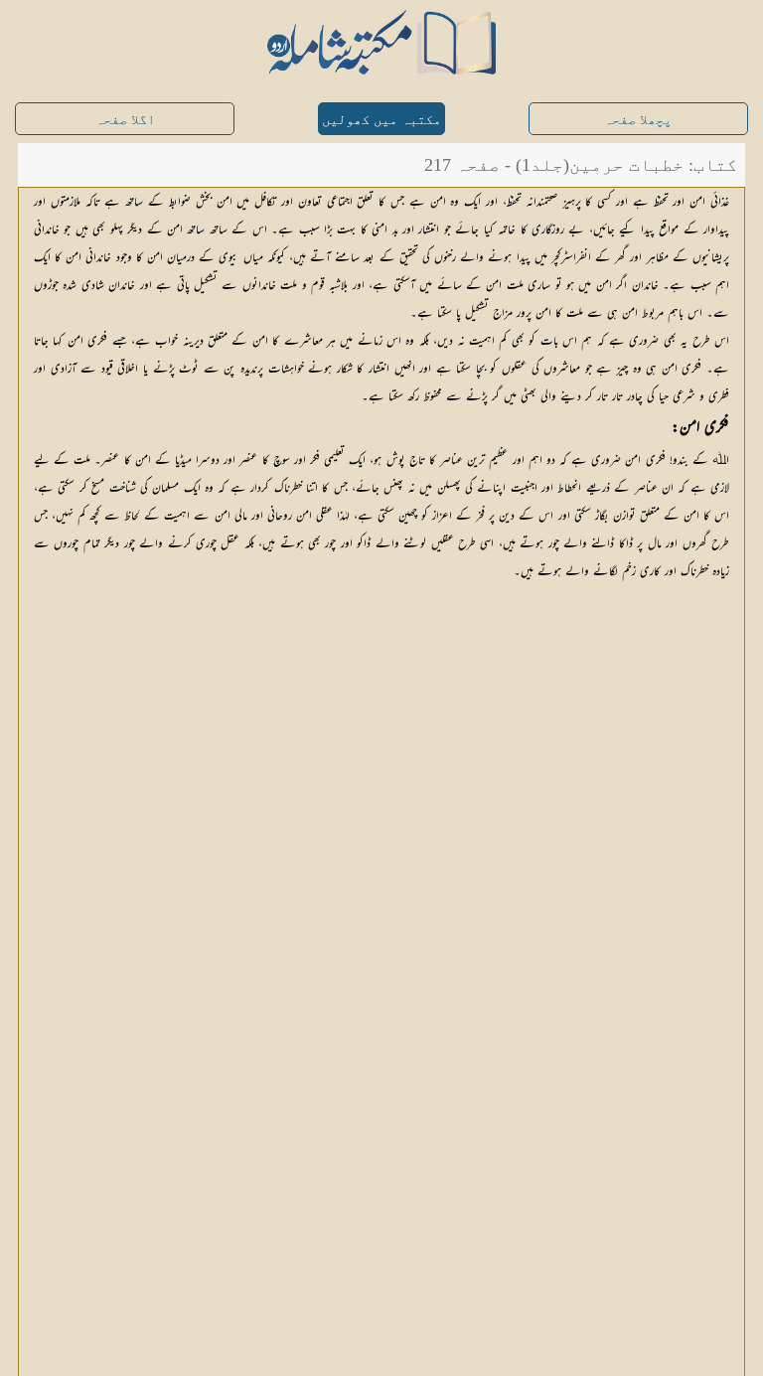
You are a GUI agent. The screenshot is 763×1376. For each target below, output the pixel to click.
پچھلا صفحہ (638, 119)
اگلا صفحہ (125, 119)
